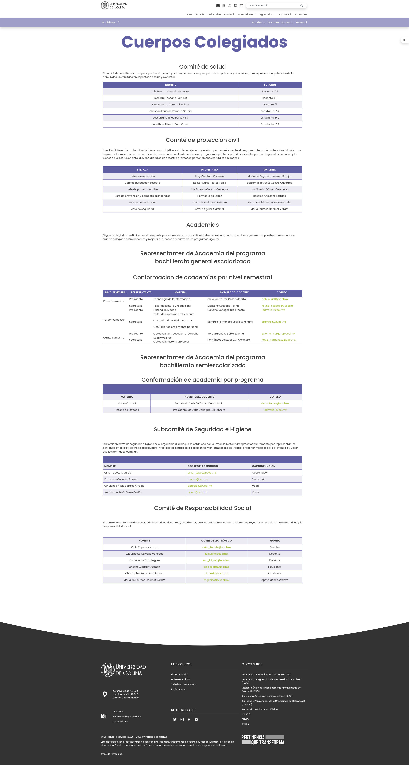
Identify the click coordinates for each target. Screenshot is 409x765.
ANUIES (245, 724)
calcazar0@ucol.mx (216, 567)
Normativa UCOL (248, 14)
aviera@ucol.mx (198, 492)
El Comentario (179, 674)
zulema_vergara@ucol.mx (278, 333)
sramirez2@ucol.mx (274, 322)
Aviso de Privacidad (111, 754)
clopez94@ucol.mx (216, 573)
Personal (301, 22)
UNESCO (246, 714)
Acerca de (192, 14)
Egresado (287, 22)
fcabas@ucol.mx (198, 479)
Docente (273, 22)
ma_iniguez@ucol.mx (216, 560)
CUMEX (245, 719)
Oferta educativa (210, 14)
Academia (229, 14)
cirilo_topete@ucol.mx (202, 472)
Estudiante (258, 22)
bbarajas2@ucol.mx (200, 486)
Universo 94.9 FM (180, 679)
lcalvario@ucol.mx (273, 310)
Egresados (266, 14)
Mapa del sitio (120, 721)
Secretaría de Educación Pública (260, 709)
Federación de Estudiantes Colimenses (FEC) (267, 674)
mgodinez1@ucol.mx (216, 580)
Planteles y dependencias (127, 716)
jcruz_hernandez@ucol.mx (279, 340)
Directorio (118, 711)
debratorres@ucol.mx (275, 403)
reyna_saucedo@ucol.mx (278, 306)
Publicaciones (179, 689)
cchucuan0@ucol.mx (275, 299)
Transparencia (284, 14)
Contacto (301, 14)
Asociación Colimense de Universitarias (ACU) (267, 696)
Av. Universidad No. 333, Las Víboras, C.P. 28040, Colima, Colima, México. (126, 694)
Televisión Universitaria (184, 684)
